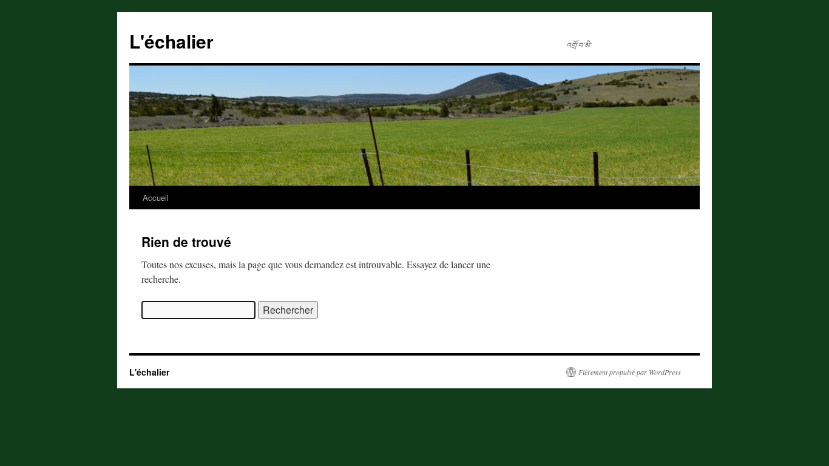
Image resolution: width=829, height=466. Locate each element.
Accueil (156, 197)
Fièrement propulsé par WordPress (629, 372)
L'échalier (171, 41)
